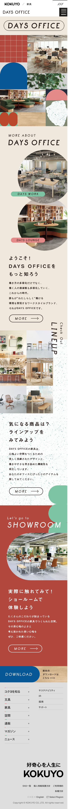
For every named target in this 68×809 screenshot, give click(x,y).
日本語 (30, 797)
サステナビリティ (47, 690)
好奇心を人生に (44, 764)
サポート (43, 707)
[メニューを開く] (60, 4)
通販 (7, 723)
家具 (29, 4)
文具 (7, 699)
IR (40, 696)
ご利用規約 (58, 785)
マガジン (10, 731)
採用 (41, 701)
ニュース (10, 739)
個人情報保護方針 (42, 785)
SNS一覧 (26, 785)
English (40, 797)
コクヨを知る (12, 691)
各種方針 (59, 791)
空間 (7, 715)
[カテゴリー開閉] (26, 691)
